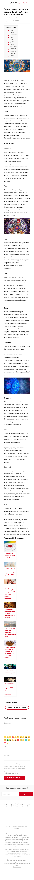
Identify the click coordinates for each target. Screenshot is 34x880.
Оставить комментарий (17, 707)
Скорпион (13, 46)
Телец (12, 32)
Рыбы (12, 56)
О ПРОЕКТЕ (12, 811)
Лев (11, 39)
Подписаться (27, 794)
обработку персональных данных (14, 768)
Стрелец (13, 49)
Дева (12, 42)
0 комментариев (12, 703)
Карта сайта (17, 867)
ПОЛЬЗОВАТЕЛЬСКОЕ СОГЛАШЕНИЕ (17, 817)
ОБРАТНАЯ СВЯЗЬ (17, 814)
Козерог (13, 51)
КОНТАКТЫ (22, 811)
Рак (11, 37)
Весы (12, 44)
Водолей (13, 53)
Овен (12, 30)
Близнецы (13, 35)
